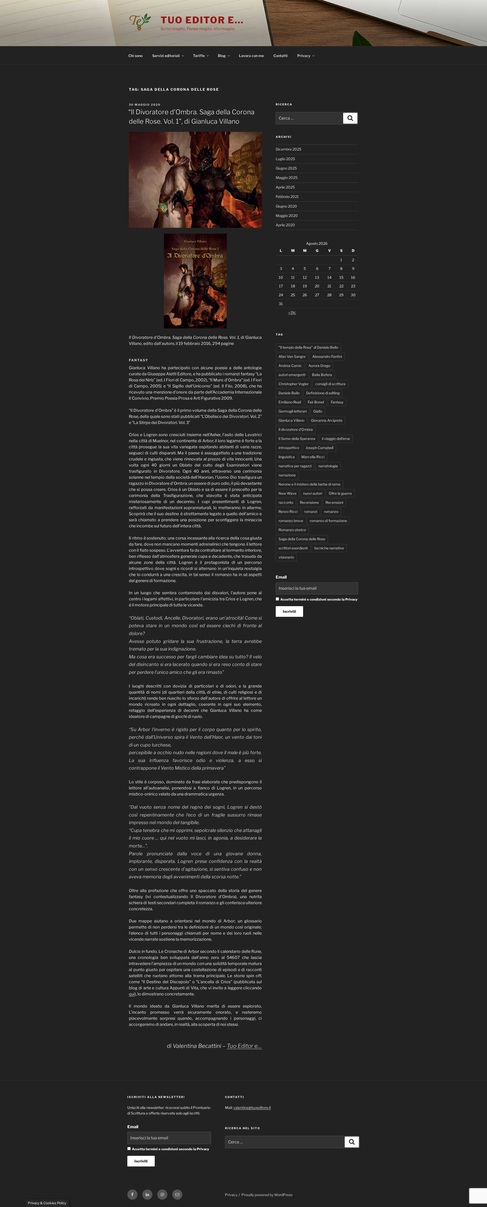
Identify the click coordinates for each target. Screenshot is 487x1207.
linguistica (287, 457)
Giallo (317, 411)
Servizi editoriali (166, 55)
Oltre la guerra (340, 493)
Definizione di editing (323, 393)
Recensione (309, 502)
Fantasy (337, 402)
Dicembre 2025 (288, 149)
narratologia (328, 466)
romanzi (310, 511)
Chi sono (135, 55)
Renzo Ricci (288, 511)
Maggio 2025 (287, 177)
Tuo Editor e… (202, 20)
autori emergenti (292, 375)
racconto (286, 502)
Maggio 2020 (287, 215)
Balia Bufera (322, 375)
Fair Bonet (316, 402)
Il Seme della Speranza (297, 438)
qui (132, 994)
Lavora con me (251, 55)
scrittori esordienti (293, 548)
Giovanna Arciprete (326, 420)
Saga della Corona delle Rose (302, 539)
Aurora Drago (319, 365)
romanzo (331, 511)
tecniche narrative (329, 548)
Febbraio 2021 (287, 196)
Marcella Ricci (312, 457)
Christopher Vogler (294, 384)
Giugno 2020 (286, 206)
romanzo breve (291, 520)
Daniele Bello (289, 393)
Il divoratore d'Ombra (296, 429)
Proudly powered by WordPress (266, 1195)
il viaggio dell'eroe (336, 438)
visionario (286, 557)
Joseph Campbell (319, 447)
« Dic (292, 312)
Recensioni (334, 502)
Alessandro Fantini (327, 356)
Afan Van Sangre (292, 356)
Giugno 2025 (286, 168)
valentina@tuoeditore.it (252, 1107)
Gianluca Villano (291, 420)
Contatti (280, 55)
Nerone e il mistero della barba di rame (309, 484)
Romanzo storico (292, 530)
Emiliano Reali (290, 402)
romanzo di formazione (328, 520)
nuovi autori (312, 493)
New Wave (288, 493)
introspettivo (289, 447)
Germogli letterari (293, 411)
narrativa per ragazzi (295, 466)
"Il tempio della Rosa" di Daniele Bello (308, 347)
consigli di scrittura (330, 384)
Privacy (303, 55)
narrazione (287, 475)
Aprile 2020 (285, 225)
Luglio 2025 (285, 159)
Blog (222, 55)
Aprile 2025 (285, 187)
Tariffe (199, 55)
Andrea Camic (290, 365)
